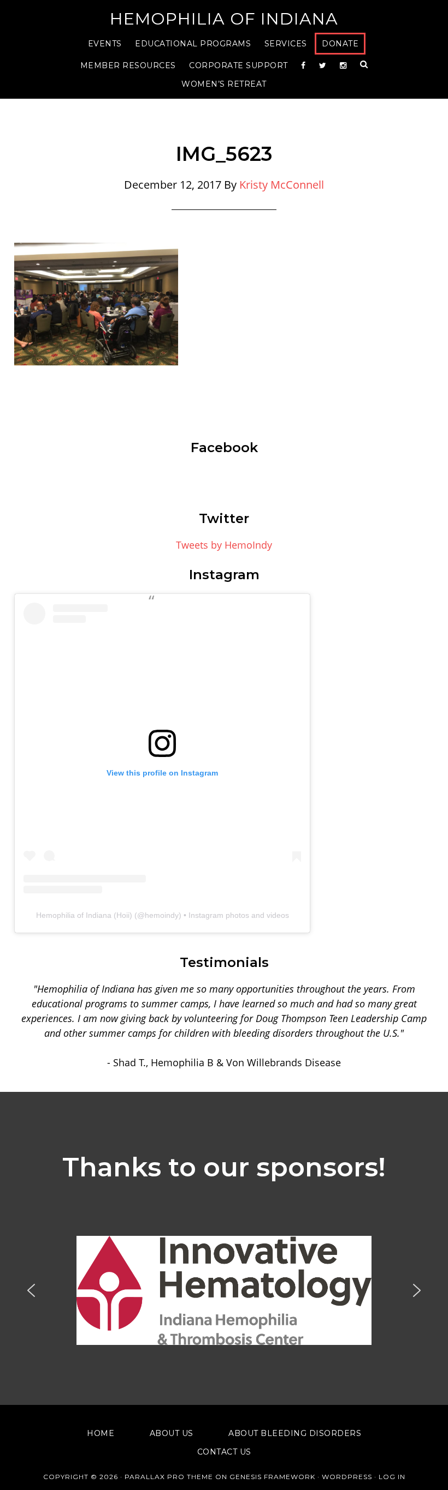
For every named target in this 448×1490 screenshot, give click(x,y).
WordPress (347, 1477)
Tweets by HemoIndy (224, 544)
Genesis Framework (272, 1477)
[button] (224, 1290)
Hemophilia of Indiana (224, 19)
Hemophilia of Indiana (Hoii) (84, 915)
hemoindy (162, 915)
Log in (392, 1477)
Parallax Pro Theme (169, 1477)
